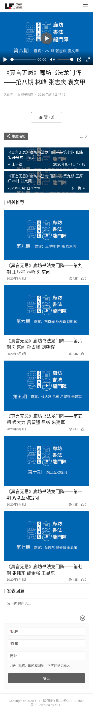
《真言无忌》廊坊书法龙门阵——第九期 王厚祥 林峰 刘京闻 (44, 268)
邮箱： (15, 643)
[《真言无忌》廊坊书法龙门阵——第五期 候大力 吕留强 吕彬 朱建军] (46, 386)
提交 (46, 678)
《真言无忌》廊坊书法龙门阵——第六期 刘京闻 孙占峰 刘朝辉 (44, 344)
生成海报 (18, 136)
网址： (15, 656)
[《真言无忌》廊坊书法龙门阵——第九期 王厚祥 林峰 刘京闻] (46, 235)
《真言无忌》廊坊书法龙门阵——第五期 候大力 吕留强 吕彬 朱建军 (44, 419)
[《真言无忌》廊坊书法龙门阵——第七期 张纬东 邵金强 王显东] (46, 536)
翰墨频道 (27, 94)
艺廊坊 (8, 94)
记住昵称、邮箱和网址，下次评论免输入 (40, 665)
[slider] (23, 59)
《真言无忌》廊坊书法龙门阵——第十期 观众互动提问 (44, 494)
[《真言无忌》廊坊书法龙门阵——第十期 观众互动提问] (46, 461)
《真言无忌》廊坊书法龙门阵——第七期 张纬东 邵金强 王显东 (44, 569)
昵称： (15, 631)
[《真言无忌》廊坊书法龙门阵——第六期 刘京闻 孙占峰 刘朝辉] (46, 310)
